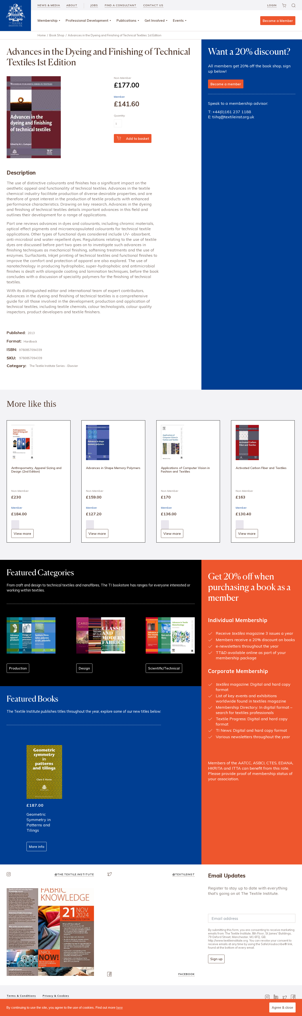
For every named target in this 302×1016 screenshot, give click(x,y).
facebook (186, 974)
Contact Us (153, 5)
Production (18, 668)
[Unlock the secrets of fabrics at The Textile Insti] (50, 932)
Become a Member (278, 21)
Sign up (216, 959)
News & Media (49, 5)
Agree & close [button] (282, 1007)
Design (84, 668)
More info (36, 847)
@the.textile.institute (74, 874)
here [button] (119, 1007)
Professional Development (87, 20)
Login (272, 5)
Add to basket (137, 138)
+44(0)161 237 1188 (231, 111)
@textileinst (183, 874)
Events (178, 20)
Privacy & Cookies (56, 995)
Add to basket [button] (15, 524)
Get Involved (155, 20)
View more (22, 533)
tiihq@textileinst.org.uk (233, 116)
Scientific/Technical (164, 668)
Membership (47, 20)
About (71, 5)
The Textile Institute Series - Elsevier (54, 366)
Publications (126, 20)
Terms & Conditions (21, 995)
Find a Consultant (120, 5)
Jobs (94, 5)
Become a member (225, 84)
